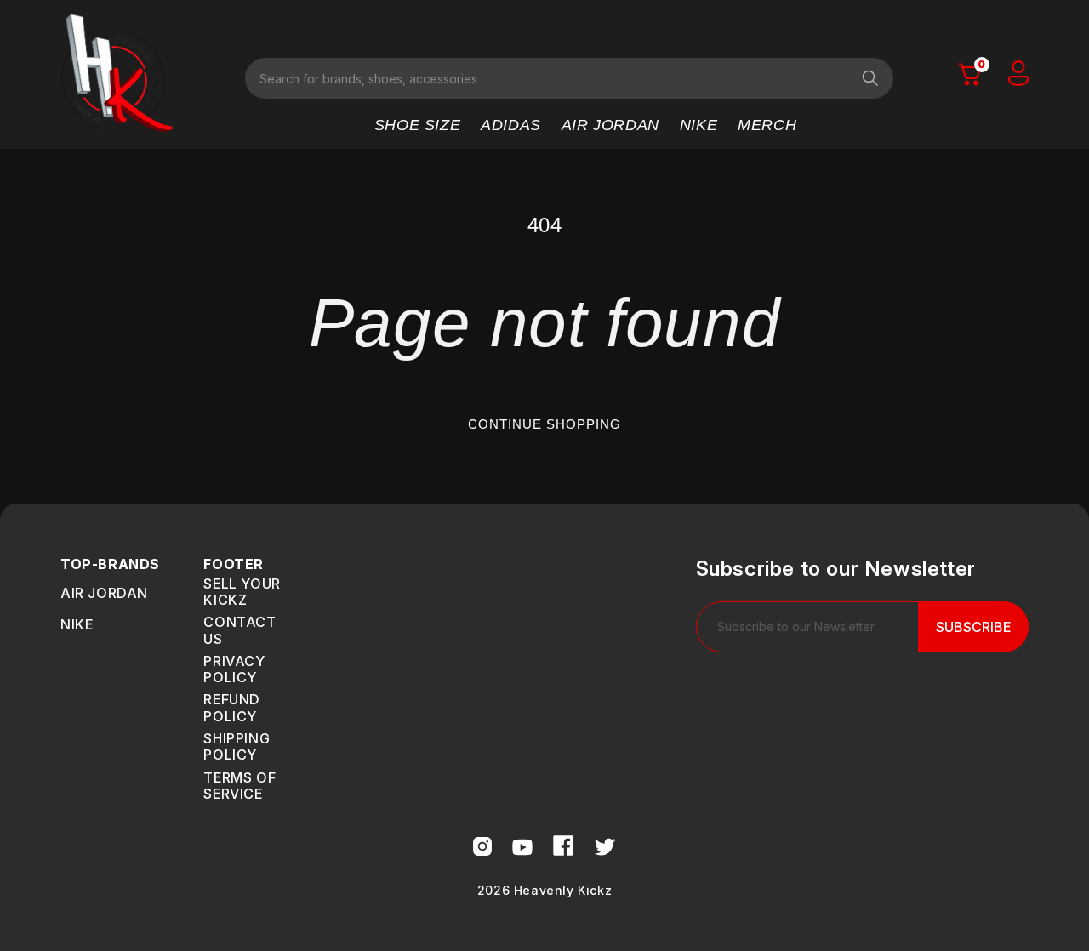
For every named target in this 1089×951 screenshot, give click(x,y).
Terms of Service (239, 785)
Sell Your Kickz (241, 591)
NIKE (698, 125)
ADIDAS (511, 125)
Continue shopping (544, 424)
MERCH (767, 125)
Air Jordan (104, 592)
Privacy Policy (234, 669)
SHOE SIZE (417, 125)
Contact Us (239, 629)
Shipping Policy (236, 746)
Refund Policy (231, 707)
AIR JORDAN (610, 125)
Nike (76, 624)
